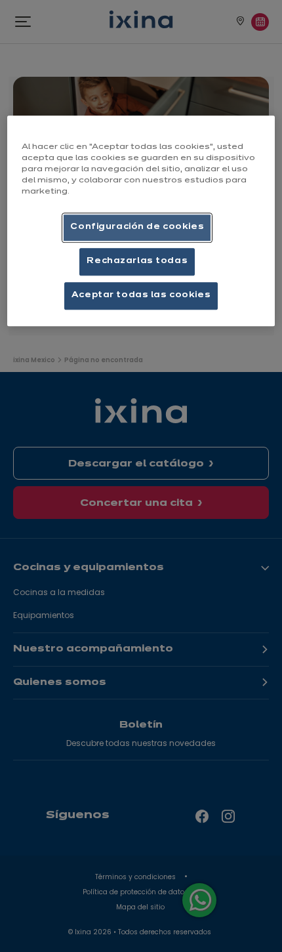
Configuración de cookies (137, 227)
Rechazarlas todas (137, 261)
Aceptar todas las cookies (141, 295)
